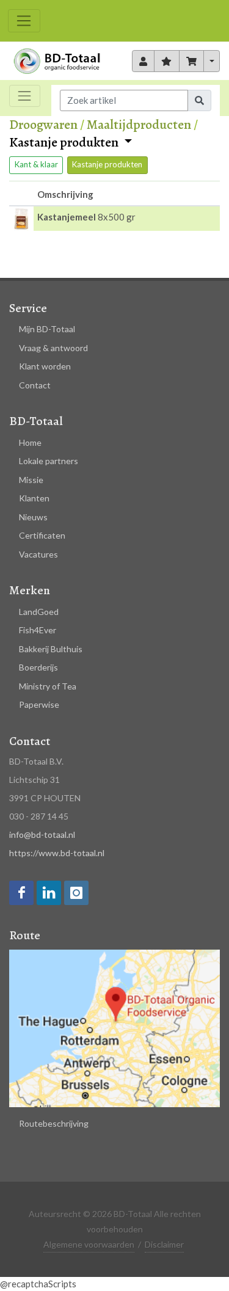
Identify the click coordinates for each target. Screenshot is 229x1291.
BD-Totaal (36, 421)
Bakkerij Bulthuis (50, 649)
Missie (31, 480)
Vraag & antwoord (53, 348)
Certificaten (42, 535)
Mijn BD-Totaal (47, 329)
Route (24, 935)
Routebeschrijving (54, 1123)
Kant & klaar (36, 164)
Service (28, 308)
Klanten (34, 498)
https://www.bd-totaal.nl (56, 853)
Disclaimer (164, 1244)
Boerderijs (38, 667)
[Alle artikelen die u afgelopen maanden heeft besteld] (143, 61)
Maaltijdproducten (139, 124)
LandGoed (39, 611)
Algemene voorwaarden (88, 1244)
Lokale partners (48, 461)
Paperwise (39, 704)
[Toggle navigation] (24, 20)
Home (30, 442)
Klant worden (45, 366)
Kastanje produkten (65, 143)
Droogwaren (43, 124)
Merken (29, 590)
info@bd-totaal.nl (42, 834)
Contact (35, 385)
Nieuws (33, 517)
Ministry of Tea (47, 686)
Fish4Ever (37, 630)
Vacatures (38, 554)
